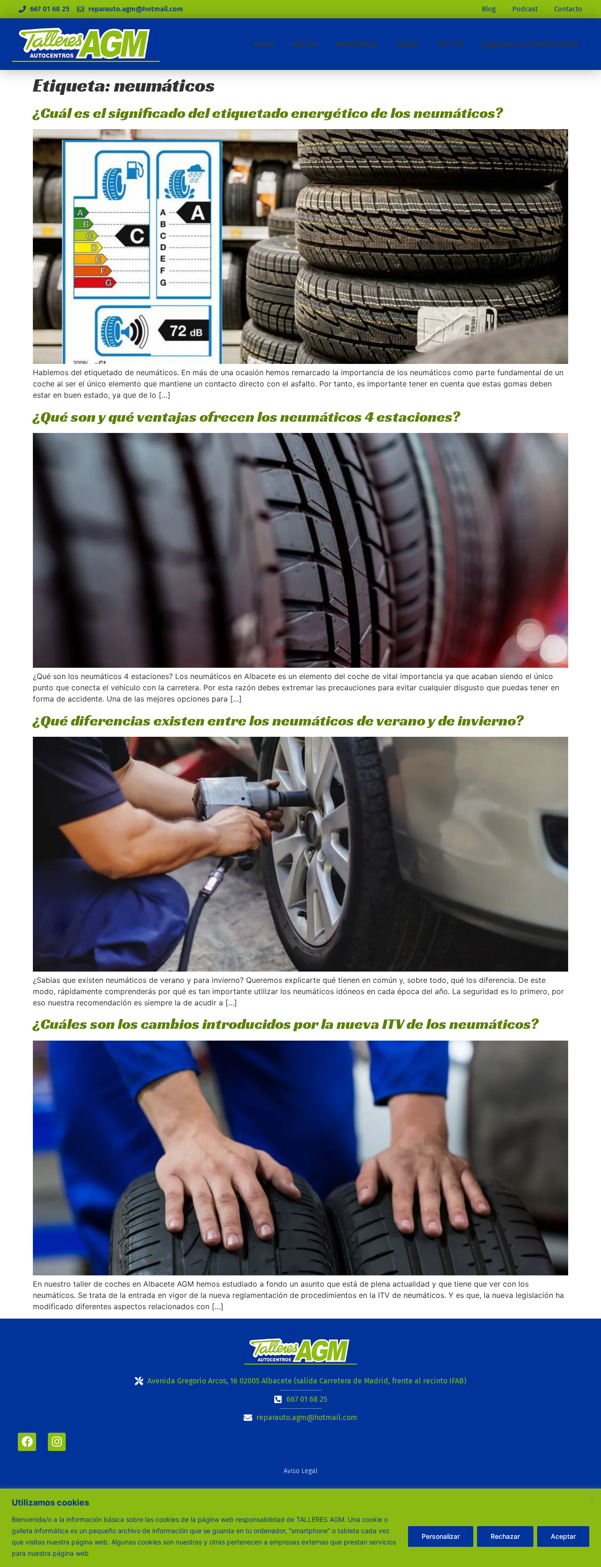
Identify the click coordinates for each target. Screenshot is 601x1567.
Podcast (525, 9)
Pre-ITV (450, 43)
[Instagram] (57, 1442)
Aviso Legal (300, 1471)
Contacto (568, 9)
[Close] (591, 1496)
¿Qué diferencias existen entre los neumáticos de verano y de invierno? (278, 720)
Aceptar (563, 1536)
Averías (304, 43)
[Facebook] (27, 1442)
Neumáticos (357, 43)
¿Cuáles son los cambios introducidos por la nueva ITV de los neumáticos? (286, 1023)
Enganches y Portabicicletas (530, 43)
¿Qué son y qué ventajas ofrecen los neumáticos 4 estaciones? (246, 416)
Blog (489, 9)
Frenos (407, 43)
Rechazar (505, 1536)
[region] (300, 1528)
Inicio (263, 43)
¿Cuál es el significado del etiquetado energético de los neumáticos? (268, 112)
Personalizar (441, 1536)
